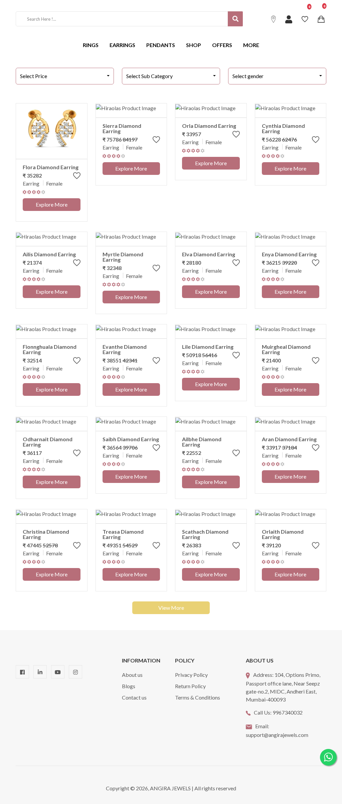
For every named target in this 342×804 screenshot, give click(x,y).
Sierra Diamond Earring (122, 128)
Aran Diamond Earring (289, 439)
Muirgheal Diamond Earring (286, 349)
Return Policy (190, 686)
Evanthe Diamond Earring (125, 349)
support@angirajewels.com (277, 735)
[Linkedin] (40, 672)
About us (132, 675)
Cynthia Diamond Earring (283, 128)
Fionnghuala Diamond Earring (49, 349)
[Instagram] (75, 672)
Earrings (122, 45)
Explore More (51, 204)
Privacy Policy (191, 675)
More (251, 45)
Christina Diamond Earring (46, 534)
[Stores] (274, 18)
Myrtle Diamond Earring (123, 257)
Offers (222, 45)
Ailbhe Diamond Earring (201, 442)
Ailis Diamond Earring (49, 254)
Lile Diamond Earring (207, 346)
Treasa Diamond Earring (123, 534)
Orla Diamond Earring (209, 125)
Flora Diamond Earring (50, 167)
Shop (193, 45)
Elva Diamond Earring (208, 254)
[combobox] (65, 76)
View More (171, 607)
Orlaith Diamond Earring (283, 534)
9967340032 (288, 712)
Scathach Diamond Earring (205, 534)
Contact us (134, 697)
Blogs (128, 686)
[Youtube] (57, 672)
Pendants (160, 45)
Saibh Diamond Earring (131, 439)
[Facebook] (22, 672)
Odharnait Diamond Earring (47, 442)
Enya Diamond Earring (289, 254)
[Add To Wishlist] (76, 177)
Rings (91, 45)
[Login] (289, 18)
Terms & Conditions (197, 697)
